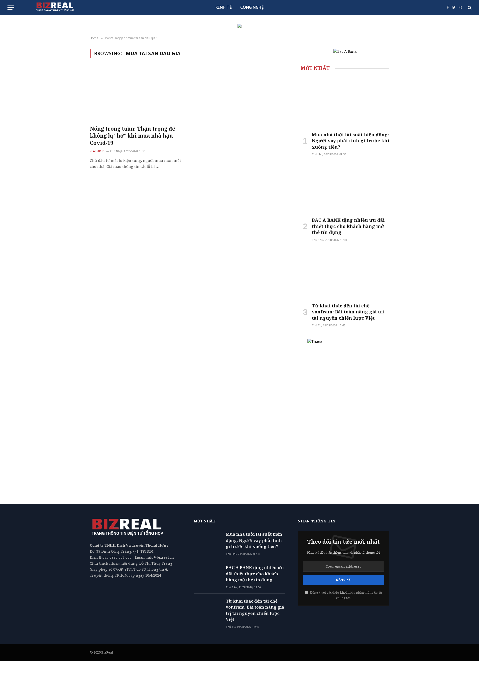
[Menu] (10, 7)
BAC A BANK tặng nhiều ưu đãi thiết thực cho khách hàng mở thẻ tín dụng (348, 226)
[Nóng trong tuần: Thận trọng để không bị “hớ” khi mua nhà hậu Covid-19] (137, 94)
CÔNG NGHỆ (252, 7)
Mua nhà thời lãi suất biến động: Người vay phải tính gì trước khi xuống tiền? (350, 141)
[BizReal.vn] (55, 7)
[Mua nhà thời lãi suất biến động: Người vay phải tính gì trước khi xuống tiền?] (344, 102)
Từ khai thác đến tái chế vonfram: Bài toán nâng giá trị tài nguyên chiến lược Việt (348, 312)
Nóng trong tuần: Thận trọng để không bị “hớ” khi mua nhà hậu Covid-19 (132, 135)
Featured (97, 151)
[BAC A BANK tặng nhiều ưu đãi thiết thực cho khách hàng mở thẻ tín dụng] (344, 188)
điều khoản (341, 592)
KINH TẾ (224, 7)
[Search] (469, 7)
